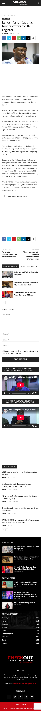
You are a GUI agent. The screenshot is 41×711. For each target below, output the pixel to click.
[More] (33, 38)
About (17, 705)
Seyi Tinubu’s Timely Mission (24, 603)
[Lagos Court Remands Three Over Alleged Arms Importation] (7, 284)
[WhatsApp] (19, 38)
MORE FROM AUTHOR (29, 266)
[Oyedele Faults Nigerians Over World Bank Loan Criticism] (7, 294)
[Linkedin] (23, 38)
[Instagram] (15, 697)
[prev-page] (3, 302)
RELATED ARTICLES (10, 266)
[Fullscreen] (36, 393)
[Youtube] (32, 697)
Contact (23, 705)
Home (4, 15)
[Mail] (20, 697)
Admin (6, 33)
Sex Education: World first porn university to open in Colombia (25, 583)
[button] (3, 3)
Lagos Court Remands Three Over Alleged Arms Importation (26, 558)
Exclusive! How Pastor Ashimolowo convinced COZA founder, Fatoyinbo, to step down (26, 594)
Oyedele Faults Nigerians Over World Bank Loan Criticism (25, 568)
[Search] (38, 3)
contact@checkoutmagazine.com (24, 684)
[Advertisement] (20, 9)
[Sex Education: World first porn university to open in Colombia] (7, 584)
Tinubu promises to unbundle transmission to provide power (31, 255)
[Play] (5, 393)
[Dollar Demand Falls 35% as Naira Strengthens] (7, 274)
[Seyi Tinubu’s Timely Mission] (7, 605)
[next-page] (6, 302)
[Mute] (33, 393)
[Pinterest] (14, 38)
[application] (20, 385)
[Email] (28, 38)
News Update (12, 15)
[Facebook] (4, 38)
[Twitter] (9, 38)
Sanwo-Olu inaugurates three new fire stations (9, 254)
